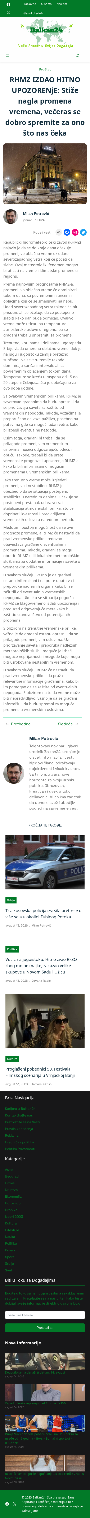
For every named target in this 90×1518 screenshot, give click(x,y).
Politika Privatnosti (20, 1149)
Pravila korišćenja (19, 1129)
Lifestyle (12, 1230)
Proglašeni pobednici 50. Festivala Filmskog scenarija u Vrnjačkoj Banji (40, 1072)
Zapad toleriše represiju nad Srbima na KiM (36, 1403)
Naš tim (62, 4)
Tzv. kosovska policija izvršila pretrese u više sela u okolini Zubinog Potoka (43, 914)
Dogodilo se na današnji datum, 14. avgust (35, 1372)
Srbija (11, 900)
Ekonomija (13, 1196)
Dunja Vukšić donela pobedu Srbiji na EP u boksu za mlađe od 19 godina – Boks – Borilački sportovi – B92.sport (41, 1438)
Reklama (11, 1135)
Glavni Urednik (33, 13)
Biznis (9, 1183)
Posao (10, 1250)
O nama (46, 4)
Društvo (45, 69)
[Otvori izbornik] (7, 55)
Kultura (12, 1059)
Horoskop (13, 1203)
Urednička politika (19, 1142)
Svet (8, 1270)
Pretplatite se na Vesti (22, 1122)
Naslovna (29, 4)
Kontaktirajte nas (19, 1115)
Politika (12, 949)
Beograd (12, 1176)
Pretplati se (45, 1328)
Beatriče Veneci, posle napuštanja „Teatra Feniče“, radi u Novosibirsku (44, 1476)
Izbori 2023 (14, 1216)
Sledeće (65, 723)
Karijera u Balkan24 (20, 1108)
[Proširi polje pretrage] (77, 55)
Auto (9, 1169)
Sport (9, 1257)
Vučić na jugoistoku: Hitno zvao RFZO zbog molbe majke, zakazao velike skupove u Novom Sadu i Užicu (41, 966)
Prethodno (21, 723)
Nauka (10, 1237)
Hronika (11, 1210)
